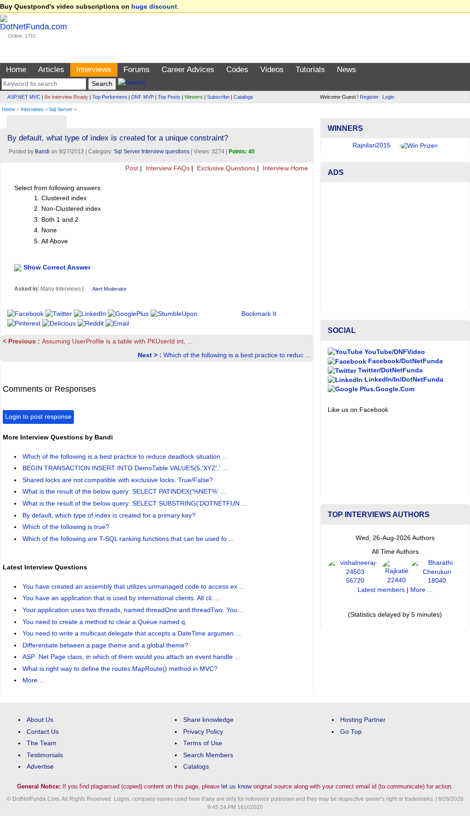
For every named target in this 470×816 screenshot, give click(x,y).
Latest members (381, 589)
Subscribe (218, 97)
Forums (136, 69)
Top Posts (169, 97)
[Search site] (132, 83)
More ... (33, 680)
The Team (41, 743)
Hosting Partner (363, 719)
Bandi (42, 151)
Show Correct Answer (56, 267)
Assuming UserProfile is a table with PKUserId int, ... (98, 341)
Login (388, 97)
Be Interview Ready (66, 97)
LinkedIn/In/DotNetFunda (403, 379)
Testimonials (45, 755)
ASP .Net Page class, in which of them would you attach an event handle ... (132, 656)
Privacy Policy (203, 731)
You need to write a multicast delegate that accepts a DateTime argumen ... (132, 633)
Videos (272, 69)
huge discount (154, 6)
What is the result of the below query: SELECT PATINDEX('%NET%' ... (125, 491)
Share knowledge (208, 719)
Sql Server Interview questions (152, 151)
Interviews (94, 69)
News (346, 69)
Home (16, 69)
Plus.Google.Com (386, 389)
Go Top (351, 731)
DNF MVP (142, 97)
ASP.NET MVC (23, 97)
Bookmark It (258, 313)
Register (369, 97)
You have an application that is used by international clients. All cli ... (121, 598)
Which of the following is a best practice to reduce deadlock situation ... (125, 456)
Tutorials (310, 69)
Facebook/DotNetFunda (404, 361)
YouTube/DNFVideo (394, 352)
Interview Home (284, 168)
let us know (236, 786)
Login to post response (38, 416)
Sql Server (61, 109)
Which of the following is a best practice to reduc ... (224, 355)
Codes (237, 69)
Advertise (40, 766)
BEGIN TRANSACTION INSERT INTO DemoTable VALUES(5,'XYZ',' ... (125, 468)
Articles (51, 69)
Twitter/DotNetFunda (389, 370)
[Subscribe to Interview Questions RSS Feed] (305, 120)
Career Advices (188, 69)
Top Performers (109, 97)
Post (130, 168)
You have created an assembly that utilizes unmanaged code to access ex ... (134, 586)
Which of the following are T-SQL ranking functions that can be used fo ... (129, 538)
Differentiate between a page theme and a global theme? (106, 645)
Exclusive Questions (225, 168)
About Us (40, 719)
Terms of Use (202, 743)
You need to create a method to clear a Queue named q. (105, 622)
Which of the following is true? (66, 526)
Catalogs (243, 97)
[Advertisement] (395, 246)
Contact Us (43, 731)
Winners (194, 97)
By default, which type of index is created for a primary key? (109, 515)
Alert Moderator (109, 289)
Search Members (208, 755)
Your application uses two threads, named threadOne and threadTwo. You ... (134, 610)
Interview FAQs (167, 168)
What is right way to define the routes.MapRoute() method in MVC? (120, 668)
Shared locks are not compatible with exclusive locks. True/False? (118, 480)
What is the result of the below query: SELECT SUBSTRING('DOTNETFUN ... (135, 503)
